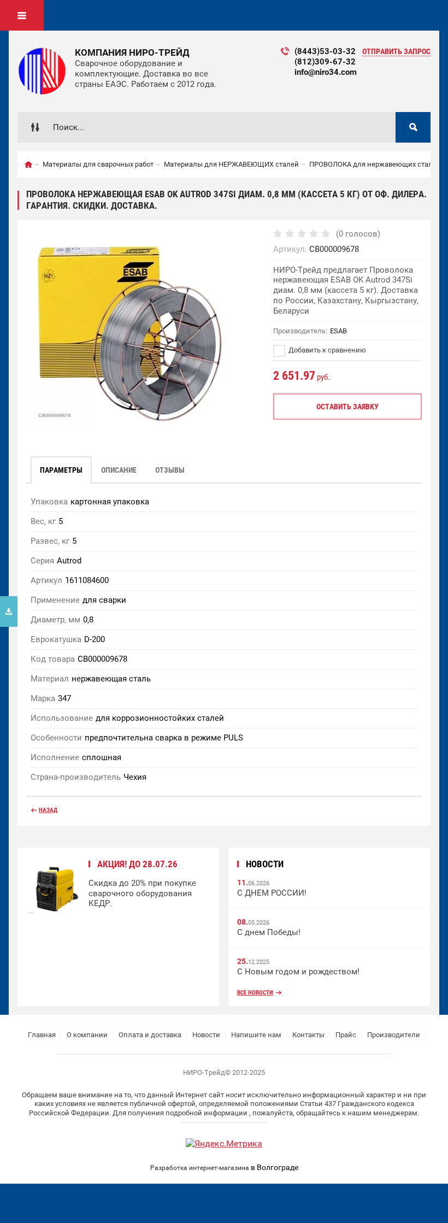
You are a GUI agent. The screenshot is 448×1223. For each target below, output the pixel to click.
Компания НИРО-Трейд (132, 52)
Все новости (255, 993)
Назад (48, 810)
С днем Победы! (268, 932)
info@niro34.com (325, 72)
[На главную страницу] (42, 71)
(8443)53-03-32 (325, 51)
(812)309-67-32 (325, 62)
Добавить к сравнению (326, 350)
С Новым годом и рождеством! (298, 972)
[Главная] (28, 164)
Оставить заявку (347, 406)
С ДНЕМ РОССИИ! (271, 893)
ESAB (338, 331)
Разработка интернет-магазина (199, 1168)
